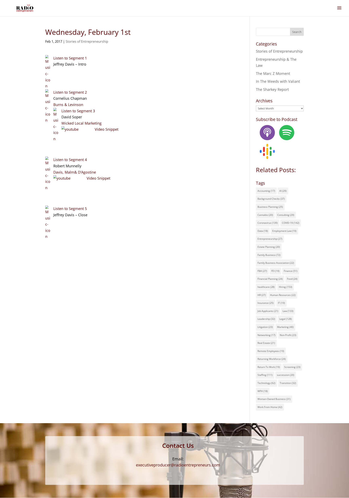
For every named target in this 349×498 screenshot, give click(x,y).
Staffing (265, 375)
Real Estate (266, 343)
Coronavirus (268, 223)
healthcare (266, 287)
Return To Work (269, 367)
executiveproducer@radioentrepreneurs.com (178, 465)
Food (292, 279)
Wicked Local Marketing (81, 123)
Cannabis (265, 215)
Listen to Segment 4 (70, 159)
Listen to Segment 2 (70, 92)
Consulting (285, 215)
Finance (290, 271)
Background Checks (271, 198)
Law (288, 311)
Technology (266, 383)
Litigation (265, 327)
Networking (266, 335)
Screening (292, 367)
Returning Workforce (272, 359)
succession (285, 375)
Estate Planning (269, 247)
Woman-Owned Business (274, 399)
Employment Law (284, 231)
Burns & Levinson (68, 104)
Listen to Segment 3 (78, 110)
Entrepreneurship (270, 239)
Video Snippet (106, 129)
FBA (262, 271)
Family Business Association (276, 263)
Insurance (266, 303)
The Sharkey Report (272, 89)
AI (283, 191)
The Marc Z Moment (273, 73)
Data (263, 231)
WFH (263, 391)
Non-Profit (288, 335)
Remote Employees (271, 351)
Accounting (266, 191)
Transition (288, 383)
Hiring (285, 287)
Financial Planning (270, 279)
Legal (285, 319)
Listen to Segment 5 (70, 208)
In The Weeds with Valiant (278, 81)
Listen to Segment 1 (70, 58)
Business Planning (270, 207)
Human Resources (283, 295)
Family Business (269, 255)
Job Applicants (268, 311)
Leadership (266, 319)
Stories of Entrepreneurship (87, 41)
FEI (275, 271)
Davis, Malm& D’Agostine (74, 172)
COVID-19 (290, 223)
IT (281, 303)
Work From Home (270, 407)
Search (297, 32)
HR (262, 295)
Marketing (285, 327)
